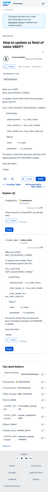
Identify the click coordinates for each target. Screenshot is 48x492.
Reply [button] (40, 179)
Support (36, 479)
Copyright (12, 473)
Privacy (12, 466)
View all (5, 446)
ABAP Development (10, 79)
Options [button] (42, 52)
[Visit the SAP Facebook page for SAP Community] (17, 458)
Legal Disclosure (36, 473)
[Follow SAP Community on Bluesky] (22, 458)
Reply (9, 230)
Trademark (12, 479)
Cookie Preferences (12, 486)
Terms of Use (36, 466)
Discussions (9, 10)
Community (18, 4)
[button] (5, 67)
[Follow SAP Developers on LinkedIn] (31, 458)
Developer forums (16, 22)
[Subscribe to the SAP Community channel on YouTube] (26, 458)
